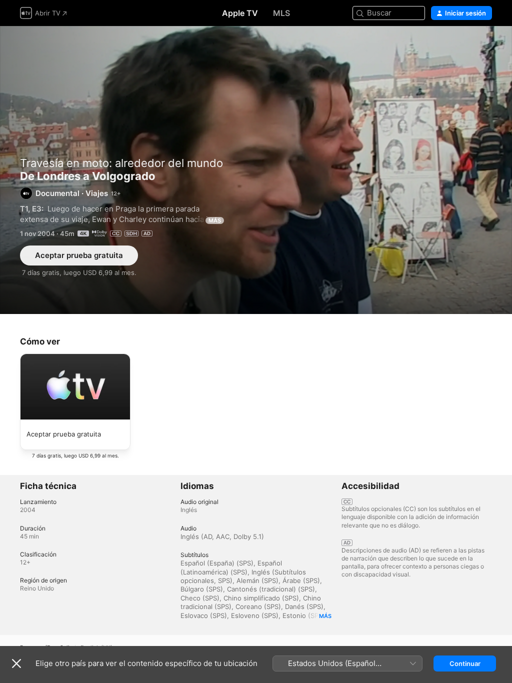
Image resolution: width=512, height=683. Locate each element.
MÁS (214, 220)
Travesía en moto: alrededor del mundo (121, 163)
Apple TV (240, 13)
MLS (281, 13)
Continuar (465, 664)
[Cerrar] (16, 663)
